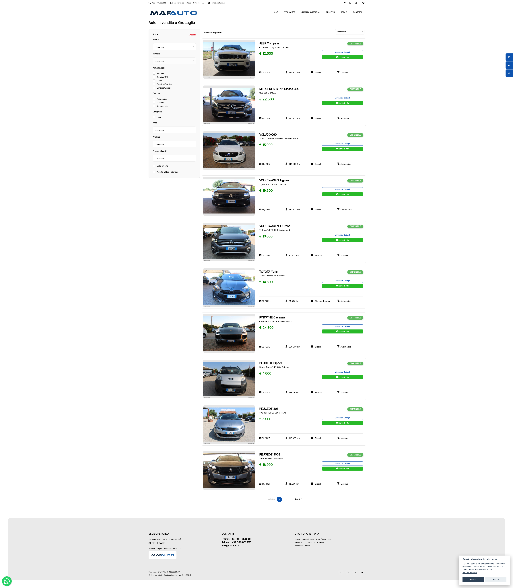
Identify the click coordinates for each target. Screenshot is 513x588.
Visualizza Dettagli (342, 52)
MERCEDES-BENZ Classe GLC (279, 89)
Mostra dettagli (470, 572)
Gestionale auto (170, 575)
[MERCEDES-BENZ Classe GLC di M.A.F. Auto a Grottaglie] (229, 105)
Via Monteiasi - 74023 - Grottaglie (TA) (189, 3)
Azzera (193, 34)
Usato (159, 117)
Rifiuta (496, 579)
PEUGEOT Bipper (270, 363)
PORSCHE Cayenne (272, 317)
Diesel (159, 80)
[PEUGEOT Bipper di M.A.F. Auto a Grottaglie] (229, 379)
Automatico (162, 99)
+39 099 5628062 (159, 3)
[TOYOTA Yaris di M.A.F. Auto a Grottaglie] (229, 287)
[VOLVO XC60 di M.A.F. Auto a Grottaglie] (229, 150)
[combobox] (174, 46)
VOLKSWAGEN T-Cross (274, 226)
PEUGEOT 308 (269, 408)
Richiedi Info (343, 57)
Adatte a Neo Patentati (167, 172)
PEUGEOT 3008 (269, 454)
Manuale (160, 102)
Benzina (160, 73)
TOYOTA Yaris (268, 271)
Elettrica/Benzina (164, 84)
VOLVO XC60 (268, 134)
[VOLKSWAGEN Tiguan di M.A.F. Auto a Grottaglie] (229, 196)
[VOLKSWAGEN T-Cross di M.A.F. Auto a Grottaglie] (229, 242)
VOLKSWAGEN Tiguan (274, 180)
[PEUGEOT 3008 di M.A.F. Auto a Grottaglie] (229, 470)
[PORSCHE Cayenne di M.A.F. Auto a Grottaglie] (229, 333)
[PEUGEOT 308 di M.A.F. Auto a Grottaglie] (229, 424)
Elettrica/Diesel (163, 88)
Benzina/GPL (162, 77)
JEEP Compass (269, 43)
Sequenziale (162, 106)
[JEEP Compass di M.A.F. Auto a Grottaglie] (229, 59)
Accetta (473, 579)
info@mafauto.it (218, 3)
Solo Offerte (162, 166)
